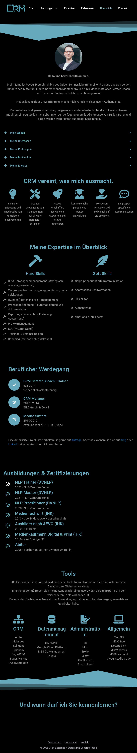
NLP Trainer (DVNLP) (34, 482)
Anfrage (77, 440)
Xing (123, 440)
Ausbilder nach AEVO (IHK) (39, 524)
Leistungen (47, 8)
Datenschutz (54, 742)
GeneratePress (89, 747)
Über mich (106, 8)
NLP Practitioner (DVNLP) (38, 503)
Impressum (71, 742)
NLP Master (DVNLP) (34, 492)
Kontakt (122, 8)
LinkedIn (13, 444)
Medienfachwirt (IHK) (34, 513)
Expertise (69, 8)
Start (31, 8)
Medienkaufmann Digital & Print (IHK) (48, 534)
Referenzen (87, 8)
